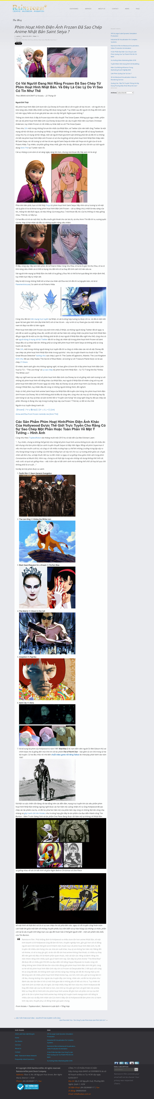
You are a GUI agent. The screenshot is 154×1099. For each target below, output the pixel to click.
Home (17, 1038)
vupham (18, 36)
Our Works (74, 9)
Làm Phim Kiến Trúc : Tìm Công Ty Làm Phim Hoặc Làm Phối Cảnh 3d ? (82, 1020)
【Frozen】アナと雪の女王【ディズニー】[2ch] (35, 409)
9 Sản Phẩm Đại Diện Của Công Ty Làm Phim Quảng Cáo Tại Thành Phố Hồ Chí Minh (124, 54)
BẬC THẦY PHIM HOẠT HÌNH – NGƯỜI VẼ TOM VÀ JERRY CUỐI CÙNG (38, 1018)
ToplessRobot (35, 437)
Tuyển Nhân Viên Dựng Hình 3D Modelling (125, 64)
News (127, 9)
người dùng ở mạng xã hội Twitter (32, 339)
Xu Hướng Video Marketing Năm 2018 (123, 60)
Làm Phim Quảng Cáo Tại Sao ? (121, 73)
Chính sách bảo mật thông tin (25, 1034)
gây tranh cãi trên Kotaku (35, 813)
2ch (26, 128)
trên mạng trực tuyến (39, 319)
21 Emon (24, 362)
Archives (114, 93)
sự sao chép (48, 370)
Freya (48, 205)
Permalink (19, 41)
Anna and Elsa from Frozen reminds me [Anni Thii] (37, 414)
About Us (101, 9)
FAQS (138, 9)
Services (88, 9)
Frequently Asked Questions (24, 1059)
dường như (41, 355)
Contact (115, 9)
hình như (19, 359)
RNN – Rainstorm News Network (26, 1056)
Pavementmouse (23, 284)
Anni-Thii (24, 148)
